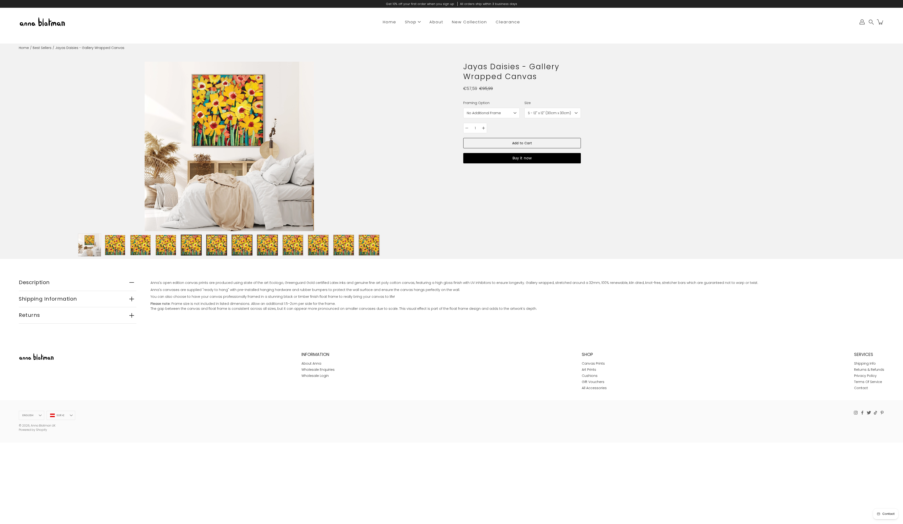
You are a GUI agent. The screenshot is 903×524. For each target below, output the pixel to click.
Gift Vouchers (593, 381)
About (436, 22)
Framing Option (476, 103)
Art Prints (589, 369)
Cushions (590, 375)
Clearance (508, 22)
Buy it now (522, 158)
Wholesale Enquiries (318, 369)
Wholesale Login (315, 375)
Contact (861, 388)
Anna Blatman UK (43, 425)
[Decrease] (466, 128)
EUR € (61, 415)
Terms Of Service (868, 381)
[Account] (862, 22)
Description (34, 282)
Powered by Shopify (33, 430)
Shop (410, 22)
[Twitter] (869, 413)
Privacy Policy (865, 375)
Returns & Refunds (869, 369)
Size (527, 103)
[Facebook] (862, 413)
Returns (29, 315)
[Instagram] (856, 413)
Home (389, 22)
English (28, 415)
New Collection (469, 22)
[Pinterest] (882, 413)
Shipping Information (48, 298)
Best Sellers (42, 47)
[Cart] (880, 22)
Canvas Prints (593, 363)
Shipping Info (865, 363)
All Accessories (594, 388)
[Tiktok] (875, 413)
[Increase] (483, 128)
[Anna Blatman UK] (42, 22)
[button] (871, 22)
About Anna (311, 363)
